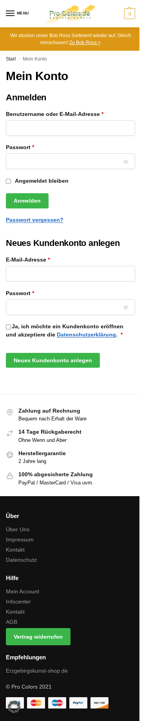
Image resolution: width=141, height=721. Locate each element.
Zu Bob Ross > (85, 42)
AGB (11, 622)
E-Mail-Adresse (43, 259)
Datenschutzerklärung (86, 334)
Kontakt (15, 550)
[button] (128, 13)
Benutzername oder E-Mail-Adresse (70, 113)
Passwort (35, 147)
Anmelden (27, 201)
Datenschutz (21, 560)
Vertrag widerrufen (38, 637)
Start (11, 59)
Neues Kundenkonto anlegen (53, 360)
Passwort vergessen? (34, 220)
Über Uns (17, 529)
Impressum (20, 539)
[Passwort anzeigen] (126, 161)
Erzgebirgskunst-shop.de (37, 671)
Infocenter (18, 601)
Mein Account (22, 591)
